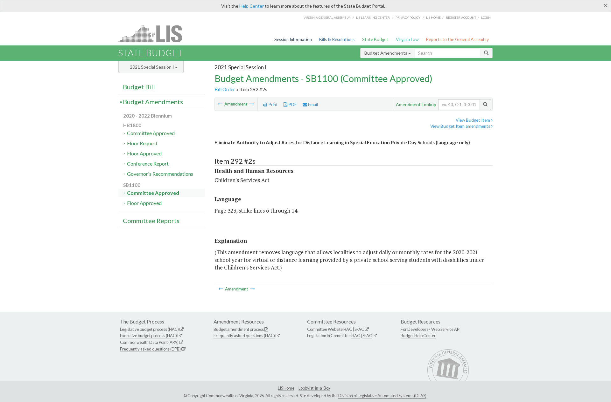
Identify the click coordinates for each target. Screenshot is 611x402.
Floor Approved (144, 153)
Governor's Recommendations (160, 174)
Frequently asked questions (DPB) (150, 348)
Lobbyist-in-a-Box (314, 388)
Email (312, 104)
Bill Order (224, 89)
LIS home (433, 17)
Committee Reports (151, 220)
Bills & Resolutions (337, 39)
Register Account (461, 17)
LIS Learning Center (373, 17)
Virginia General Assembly (327, 17)
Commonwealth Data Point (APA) (149, 342)
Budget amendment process (239, 329)
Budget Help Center (418, 335)
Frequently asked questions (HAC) (244, 335)
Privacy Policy (408, 17)
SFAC (359, 329)
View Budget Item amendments (460, 126)
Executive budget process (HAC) (148, 335)
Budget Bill (139, 87)
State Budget (375, 39)
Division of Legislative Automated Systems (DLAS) (382, 395)
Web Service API (445, 329)
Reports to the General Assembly (457, 39)
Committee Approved (151, 133)
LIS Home (286, 388)
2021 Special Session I (152, 67)
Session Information (293, 39)
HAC (347, 329)
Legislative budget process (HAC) (149, 329)
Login (486, 17)
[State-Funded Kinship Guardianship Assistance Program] (251, 103)
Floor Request (142, 143)
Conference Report (148, 163)
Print (272, 104)
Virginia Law (407, 39)
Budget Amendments (386, 53)
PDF (292, 104)
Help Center (251, 6)
